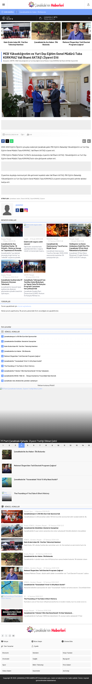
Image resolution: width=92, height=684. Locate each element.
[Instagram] (9, 635)
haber (18, 198)
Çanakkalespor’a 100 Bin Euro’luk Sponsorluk (42, 514)
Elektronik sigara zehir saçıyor (33, 243)
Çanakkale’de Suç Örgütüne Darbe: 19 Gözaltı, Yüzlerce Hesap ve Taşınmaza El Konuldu (11, 247)
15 (89, 445)
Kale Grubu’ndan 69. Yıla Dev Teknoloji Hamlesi (16, 43)
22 (25, 596)
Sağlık (26, 239)
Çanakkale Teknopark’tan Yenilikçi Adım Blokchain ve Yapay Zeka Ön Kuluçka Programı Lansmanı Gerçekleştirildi (34, 284)
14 (83, 445)
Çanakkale (12, 198)
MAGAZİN (50, 239)
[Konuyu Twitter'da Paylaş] (7, 141)
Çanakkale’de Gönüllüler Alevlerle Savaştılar (41, 528)
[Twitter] (6, 635)
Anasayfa (6, 61)
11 (64, 445)
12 (70, 445)
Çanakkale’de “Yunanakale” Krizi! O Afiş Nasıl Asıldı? (36, 479)
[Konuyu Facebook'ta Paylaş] (3, 141)
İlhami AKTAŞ (25, 198)
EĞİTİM (12, 61)
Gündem (38, 525)
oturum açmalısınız (24, 306)
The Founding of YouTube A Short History (31, 493)
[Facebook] (2, 635)
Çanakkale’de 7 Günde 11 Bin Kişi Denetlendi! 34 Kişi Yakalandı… (48, 613)
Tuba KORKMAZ (35, 198)
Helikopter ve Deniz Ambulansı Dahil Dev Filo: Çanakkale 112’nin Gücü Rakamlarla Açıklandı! (79, 247)
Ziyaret (42, 198)
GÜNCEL (32, 525)
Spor (31, 511)
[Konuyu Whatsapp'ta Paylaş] (11, 141)
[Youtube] (13, 635)
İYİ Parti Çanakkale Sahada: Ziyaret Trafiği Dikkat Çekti (29, 440)
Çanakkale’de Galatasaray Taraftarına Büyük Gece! (57, 246)
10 (58, 445)
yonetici (19, 205)
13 (77, 445)
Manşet (8, 239)
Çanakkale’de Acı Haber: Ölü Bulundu (33, 12)
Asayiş (3, 239)
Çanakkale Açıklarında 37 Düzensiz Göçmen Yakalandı (11, 282)
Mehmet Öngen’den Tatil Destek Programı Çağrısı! (76, 43)
